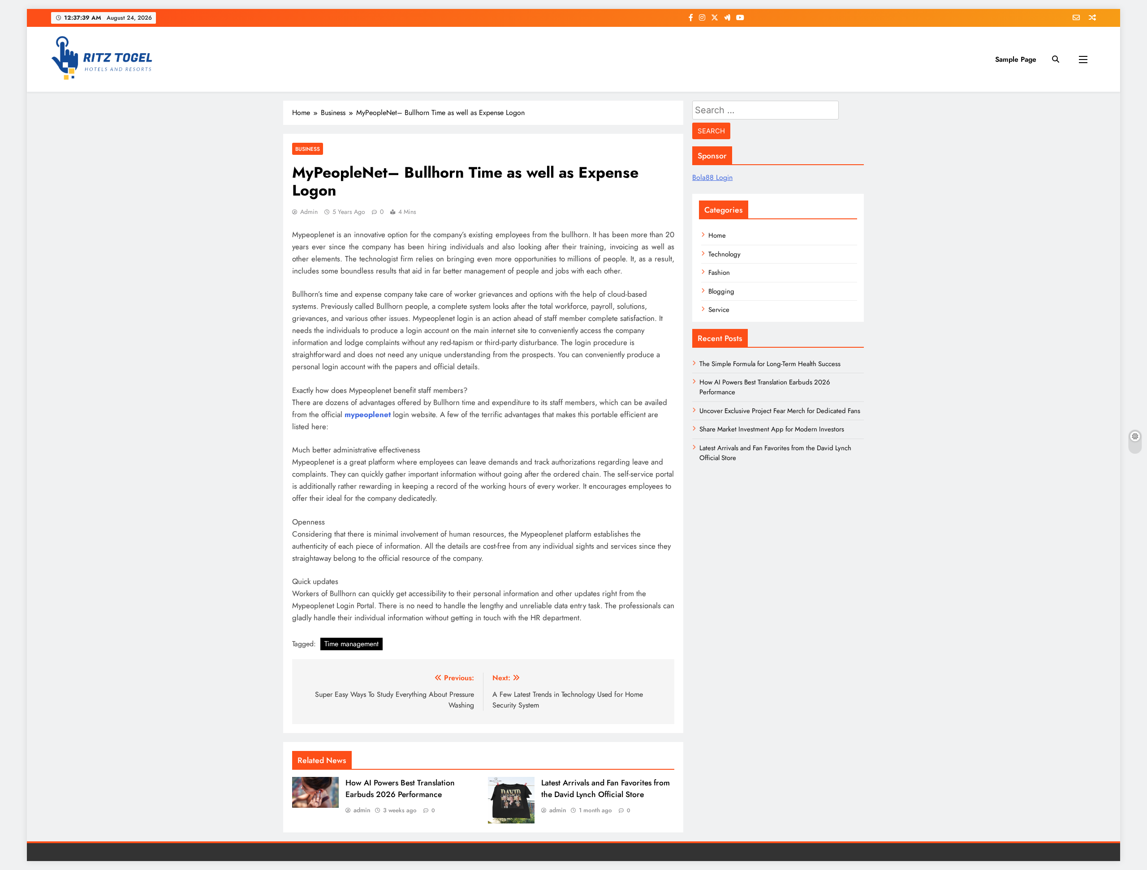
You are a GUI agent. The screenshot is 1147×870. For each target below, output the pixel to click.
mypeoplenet (368, 414)
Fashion (719, 272)
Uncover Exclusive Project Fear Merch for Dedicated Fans (779, 411)
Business (307, 149)
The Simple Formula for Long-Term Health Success (770, 364)
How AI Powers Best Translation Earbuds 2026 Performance (400, 788)
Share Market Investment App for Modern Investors (771, 429)
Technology (724, 254)
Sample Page (1015, 59)
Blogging (721, 291)
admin (309, 211)
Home (717, 235)
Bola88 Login (712, 177)
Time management (351, 644)
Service (718, 310)
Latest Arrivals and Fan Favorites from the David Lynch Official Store (605, 788)
